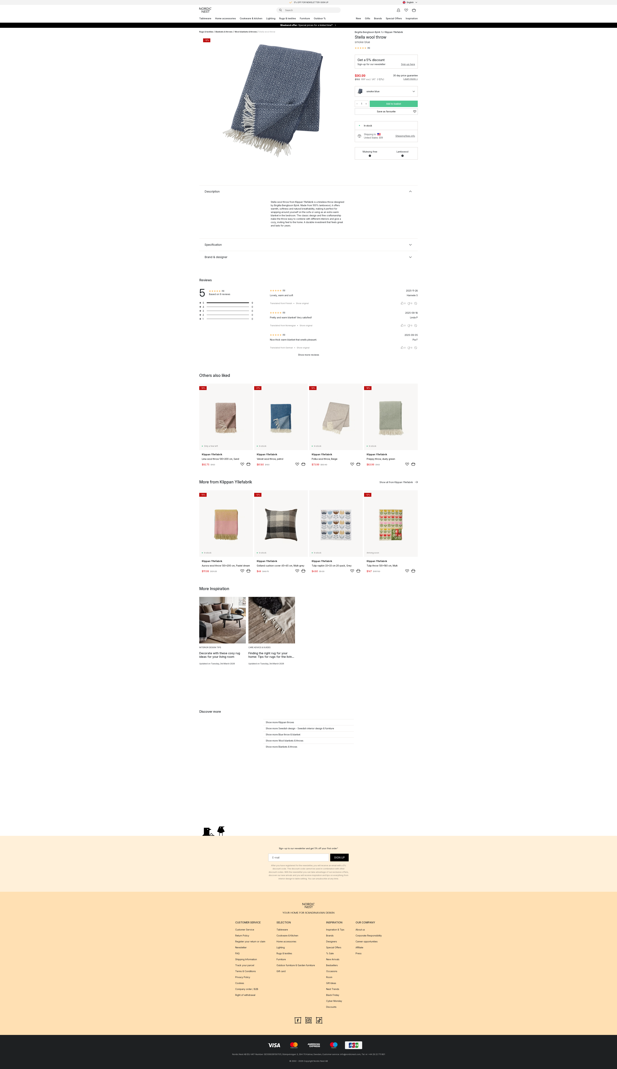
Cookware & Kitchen (287, 935)
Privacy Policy (242, 977)
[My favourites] (406, 10)
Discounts (331, 1007)
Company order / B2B (246, 989)
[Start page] (205, 10)
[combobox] (410, 2)
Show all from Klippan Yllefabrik (396, 482)
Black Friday (332, 995)
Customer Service (244, 929)
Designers (331, 941)
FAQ (237, 953)
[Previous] (210, 100)
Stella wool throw (267, 32)
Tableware (205, 18)
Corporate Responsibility (369, 935)
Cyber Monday (334, 1001)
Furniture (305, 18)
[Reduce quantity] (357, 104)
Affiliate (359, 947)
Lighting (270, 18)
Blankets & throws (223, 32)
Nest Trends (332, 989)
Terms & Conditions (245, 971)
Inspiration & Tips (335, 929)
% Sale (330, 953)
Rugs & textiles (287, 18)
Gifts (367, 18)
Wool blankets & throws (246, 32)
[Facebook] (298, 1020)
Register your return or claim (250, 941)
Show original (302, 303)
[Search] (280, 10)
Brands (378, 18)
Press (359, 953)
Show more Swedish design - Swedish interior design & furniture (300, 728)
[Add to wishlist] (242, 464)
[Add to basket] (248, 464)
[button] (362, 48)
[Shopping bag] (414, 10)
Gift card (281, 971)
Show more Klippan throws (280, 722)
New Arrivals (332, 959)
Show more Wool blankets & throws (284, 740)
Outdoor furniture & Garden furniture (296, 965)
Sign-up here (408, 64)
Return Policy (242, 935)
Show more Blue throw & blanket (283, 734)
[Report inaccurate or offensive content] (416, 303)
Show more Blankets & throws (281, 746)
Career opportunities (367, 941)
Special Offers (394, 18)
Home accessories (225, 18)
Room (329, 977)
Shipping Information (246, 959)
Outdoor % (320, 18)
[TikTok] (319, 1020)
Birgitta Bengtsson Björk (367, 32)
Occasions (331, 971)
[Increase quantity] (366, 104)
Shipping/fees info (405, 136)
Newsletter (241, 947)
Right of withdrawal (245, 995)
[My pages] (398, 10)
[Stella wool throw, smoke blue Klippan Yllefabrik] (276, 100)
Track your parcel (244, 965)
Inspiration (412, 18)
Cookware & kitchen (251, 18)
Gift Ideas (331, 983)
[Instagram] (308, 1020)
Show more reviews (308, 354)
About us (360, 929)
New (358, 18)
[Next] (342, 100)
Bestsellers (332, 965)
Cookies (239, 983)
